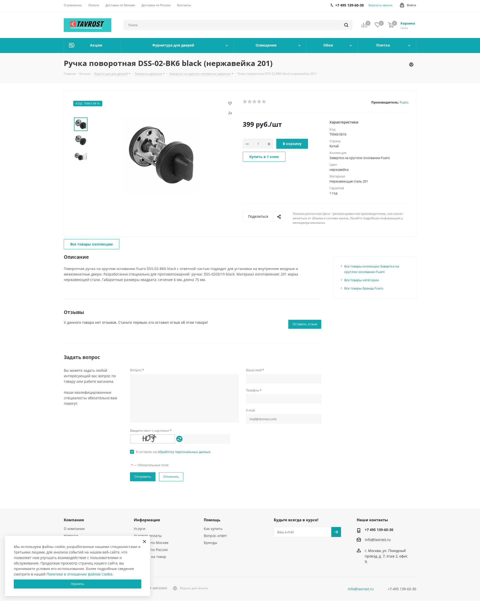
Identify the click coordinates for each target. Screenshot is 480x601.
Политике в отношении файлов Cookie (79, 574)
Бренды (210, 542)
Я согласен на (173, 452)
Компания (74, 519)
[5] (264, 102)
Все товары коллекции (91, 244)
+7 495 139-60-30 (379, 529)
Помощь (212, 519)
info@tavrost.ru (378, 539)
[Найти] (346, 25)
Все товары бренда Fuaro (363, 288)
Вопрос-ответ (215, 535)
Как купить (213, 528)
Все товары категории (361, 280)
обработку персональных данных (184, 452)
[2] (250, 102)
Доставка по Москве (151, 542)
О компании (74, 528)
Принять (77, 584)
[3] (254, 102)
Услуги (139, 528)
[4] (259, 102)
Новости (71, 535)
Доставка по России (151, 549)
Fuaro (404, 102)
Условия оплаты (148, 535)
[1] (245, 102)
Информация (147, 519)
